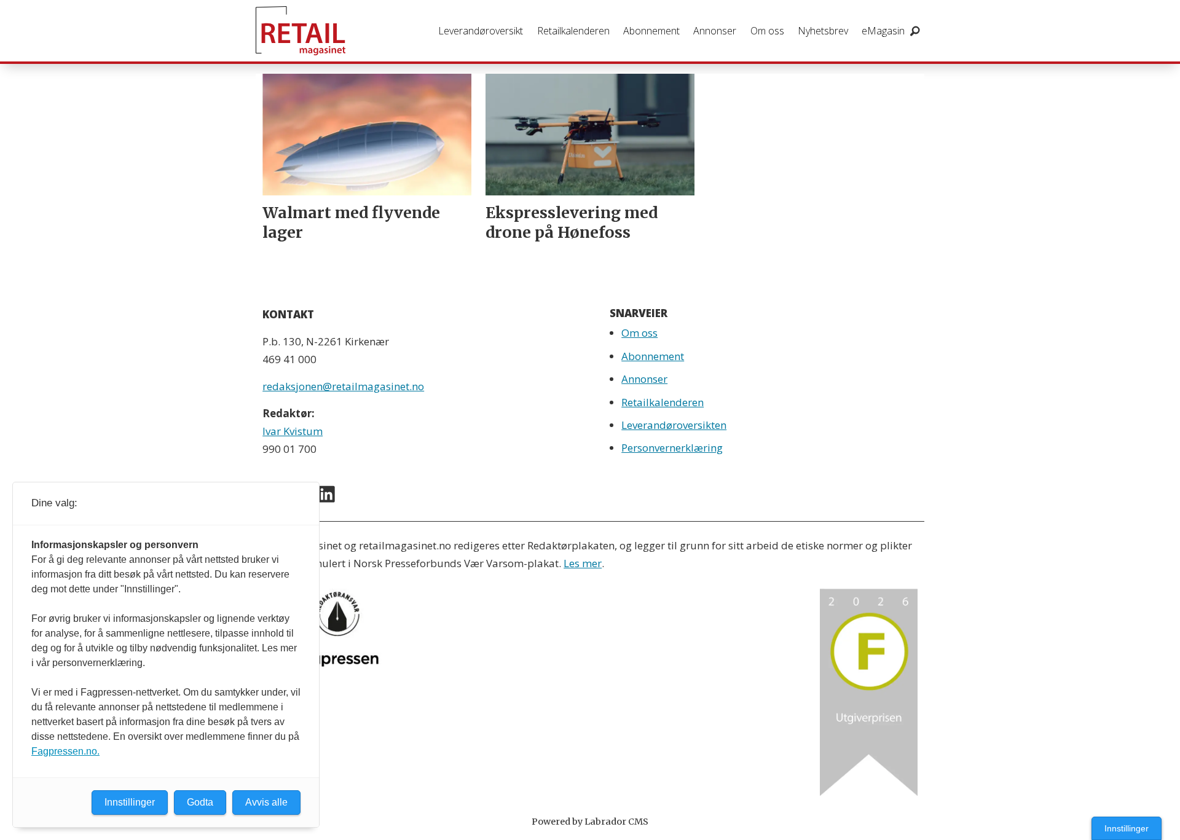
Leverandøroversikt (480, 30)
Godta (200, 802)
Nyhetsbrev (823, 30)
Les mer (583, 563)
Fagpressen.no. (65, 751)
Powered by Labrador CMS (590, 821)
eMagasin (883, 30)
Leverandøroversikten (673, 425)
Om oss (767, 30)
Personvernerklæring (672, 448)
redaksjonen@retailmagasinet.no (343, 386)
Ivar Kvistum (292, 431)
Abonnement (651, 30)
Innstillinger (1126, 828)
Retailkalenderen (573, 30)
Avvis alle (266, 802)
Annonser (714, 30)
